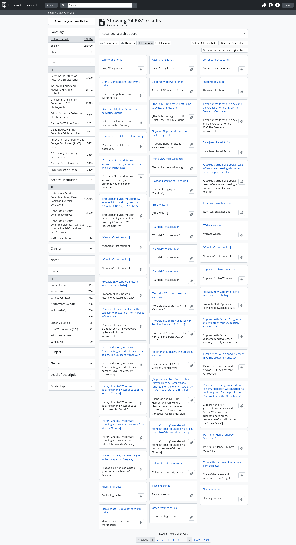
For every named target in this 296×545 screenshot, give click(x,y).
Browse (50, 5)
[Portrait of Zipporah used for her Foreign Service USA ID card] (171, 322)
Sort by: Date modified (204, 43)
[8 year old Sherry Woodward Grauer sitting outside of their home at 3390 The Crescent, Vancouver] (123, 351)
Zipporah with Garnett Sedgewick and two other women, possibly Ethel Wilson (222, 322)
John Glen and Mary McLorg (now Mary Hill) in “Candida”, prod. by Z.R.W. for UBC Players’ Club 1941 (121, 202)
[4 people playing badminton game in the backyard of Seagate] (122, 457)
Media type (58, 386)
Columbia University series (167, 463)
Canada (72, 317)
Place (54, 271)
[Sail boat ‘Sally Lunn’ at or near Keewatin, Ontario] (120, 111)
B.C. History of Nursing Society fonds (72, 155)
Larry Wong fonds (112, 59)
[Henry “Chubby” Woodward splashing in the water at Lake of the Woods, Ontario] (122, 389)
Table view (164, 43)
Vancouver (72, 292)
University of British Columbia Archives (72, 212)
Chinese (72, 52)
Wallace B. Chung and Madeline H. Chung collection (72, 89)
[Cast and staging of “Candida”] (170, 181)
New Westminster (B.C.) (72, 329)
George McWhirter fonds (72, 124)
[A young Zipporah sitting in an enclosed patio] (170, 133)
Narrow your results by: (71, 21)
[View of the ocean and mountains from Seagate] (222, 463)
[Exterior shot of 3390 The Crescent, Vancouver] (172, 353)
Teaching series (161, 485)
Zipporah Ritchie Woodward (219, 269)
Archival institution (64, 180)
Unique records (72, 40)
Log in (287, 5)
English (72, 46)
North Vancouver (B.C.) (72, 304)
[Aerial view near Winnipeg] (167, 158)
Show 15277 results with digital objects (226, 50)
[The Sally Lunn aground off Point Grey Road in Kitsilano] (171, 105)
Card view (147, 43)
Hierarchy (130, 43)
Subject (56, 352)
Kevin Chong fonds (163, 59)
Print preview (110, 43)
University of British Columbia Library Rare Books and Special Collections (72, 199)
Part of (55, 62)
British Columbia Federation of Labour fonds (72, 115)
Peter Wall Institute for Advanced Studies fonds (72, 77)
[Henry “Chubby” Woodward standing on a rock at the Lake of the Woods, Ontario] (123, 424)
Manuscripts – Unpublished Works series (122, 510)
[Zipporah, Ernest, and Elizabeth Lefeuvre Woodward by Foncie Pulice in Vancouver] (123, 312)
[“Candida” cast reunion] (166, 226)
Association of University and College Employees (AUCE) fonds (72, 143)
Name (55, 260)
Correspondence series (216, 59)
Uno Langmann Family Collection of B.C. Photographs (72, 103)
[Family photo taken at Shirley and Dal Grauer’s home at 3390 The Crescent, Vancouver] (222, 107)
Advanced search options (120, 34)
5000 (197, 539)
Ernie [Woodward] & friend (218, 142)
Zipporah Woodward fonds (167, 81)
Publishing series (111, 486)
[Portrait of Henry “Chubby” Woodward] (218, 436)
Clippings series (212, 489)
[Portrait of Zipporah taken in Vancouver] (169, 295)
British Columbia (72, 285)
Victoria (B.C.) (72, 311)
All (52, 69)
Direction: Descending (233, 43)
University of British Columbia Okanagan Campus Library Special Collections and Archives (72, 226)
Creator (56, 248)
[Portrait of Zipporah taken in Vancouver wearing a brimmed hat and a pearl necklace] (122, 164)
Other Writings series (164, 508)
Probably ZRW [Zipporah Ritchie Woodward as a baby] (120, 283)
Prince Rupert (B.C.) (72, 336)
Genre (55, 363)
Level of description (64, 375)
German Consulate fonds (72, 164)
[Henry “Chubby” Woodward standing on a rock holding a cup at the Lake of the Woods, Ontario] (172, 428)
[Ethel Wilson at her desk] (217, 203)
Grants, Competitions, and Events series (121, 83)
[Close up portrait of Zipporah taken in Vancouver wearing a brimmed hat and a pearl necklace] (223, 168)
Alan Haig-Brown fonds (72, 170)
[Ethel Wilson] (160, 204)
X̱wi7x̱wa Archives (72, 239)
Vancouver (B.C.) (72, 298)
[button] (264, 5)
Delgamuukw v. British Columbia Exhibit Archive (72, 131)
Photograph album (214, 81)
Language (57, 32)
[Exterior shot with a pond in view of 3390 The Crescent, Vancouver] (223, 355)
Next (206, 539)
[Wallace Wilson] (212, 225)
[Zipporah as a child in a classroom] (122, 136)
